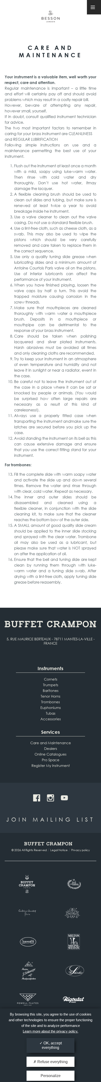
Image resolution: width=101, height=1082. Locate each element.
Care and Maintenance (50, 742)
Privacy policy (80, 850)
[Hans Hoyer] (73, 912)
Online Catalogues (50, 754)
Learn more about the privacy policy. (50, 1031)
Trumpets (50, 684)
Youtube (64, 797)
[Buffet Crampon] (27, 884)
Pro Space (50, 759)
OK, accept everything (52, 1045)
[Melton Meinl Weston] (73, 941)
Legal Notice (59, 850)
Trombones (50, 701)
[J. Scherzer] (27, 970)
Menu (94, 7)
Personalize (51, 1076)
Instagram (50, 797)
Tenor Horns (50, 696)
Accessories (50, 719)
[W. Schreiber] (73, 970)
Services (50, 732)
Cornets (50, 679)
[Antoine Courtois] (27, 912)
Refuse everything (52, 1062)
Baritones (50, 690)
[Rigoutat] (73, 999)
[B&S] (73, 884)
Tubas (50, 713)
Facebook (36, 797)
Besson (50, 18)
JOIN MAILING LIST (50, 819)
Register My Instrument (50, 765)
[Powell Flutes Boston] (27, 999)
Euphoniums (50, 707)
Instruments (50, 668)
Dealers (50, 748)
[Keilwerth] (27, 941)
